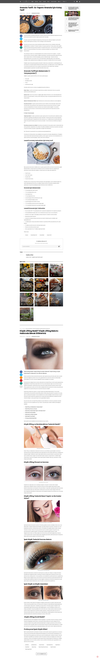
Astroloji (36, 1)
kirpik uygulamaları (28, 649)
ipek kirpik (27, 644)
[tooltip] (21, 36)
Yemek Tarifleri (53, 1)
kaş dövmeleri (41, 644)
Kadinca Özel (22, 13)
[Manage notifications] (97, 657)
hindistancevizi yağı (38, 197)
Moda (48, 1)
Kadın (52, 283)
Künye (64, 1)
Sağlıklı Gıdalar (24, 310)
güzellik (34, 622)
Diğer (59, 1)
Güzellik (44, 1)
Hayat (40, 1)
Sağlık (32, 1)
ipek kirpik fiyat (33, 644)
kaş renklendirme (50, 644)
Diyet (57, 265)
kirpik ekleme (58, 644)
